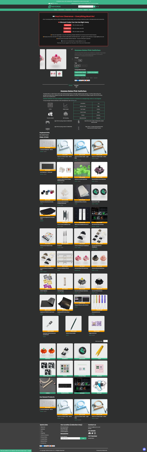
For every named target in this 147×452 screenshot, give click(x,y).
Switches (83, 78)
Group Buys (68, 9)
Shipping (43, 433)
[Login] (98, 6)
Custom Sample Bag (80, 75)
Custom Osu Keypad (93, 72)
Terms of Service (45, 435)
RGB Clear (84, 65)
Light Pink (77, 65)
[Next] (107, 410)
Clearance (74, 9)
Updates (43, 429)
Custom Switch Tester (80, 72)
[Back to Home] (54, 6)
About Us (43, 427)
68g (80, 60)
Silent (91, 78)
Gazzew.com (73, 100)
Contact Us (43, 443)
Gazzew (95, 78)
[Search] (94, 6)
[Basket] (96, 6)
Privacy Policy (44, 437)
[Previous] (41, 59)
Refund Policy (44, 441)
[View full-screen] (72, 49)
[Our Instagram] (53, 4)
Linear (87, 78)
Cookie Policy (44, 439)
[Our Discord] (49, 4)
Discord (91, 9)
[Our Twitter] (51, 4)
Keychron (80, 9)
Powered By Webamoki (101, 450)
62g (76, 60)
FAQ (42, 431)
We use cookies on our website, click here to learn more (13, 450)
